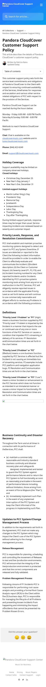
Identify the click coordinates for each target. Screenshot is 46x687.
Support (20, 30)
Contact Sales (11, 675)
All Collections (8, 30)
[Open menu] (41, 4)
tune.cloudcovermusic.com (15, 141)
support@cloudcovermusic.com (24, 153)
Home (11, 672)
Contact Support (26, 675)
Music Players (31, 672)
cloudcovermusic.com (12, 138)
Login (38, 675)
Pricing (20, 672)
